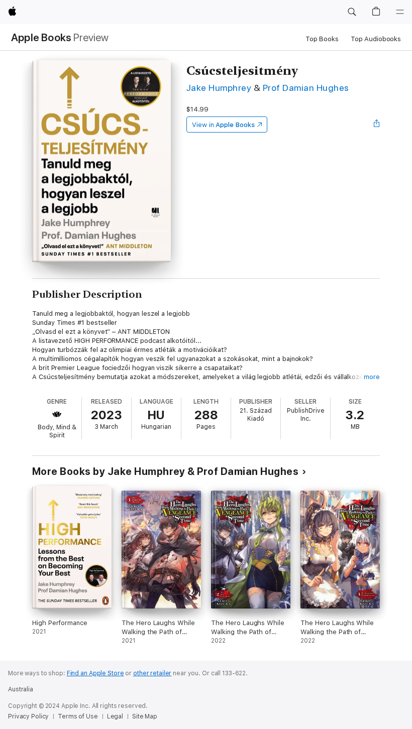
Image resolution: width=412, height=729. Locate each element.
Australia (20, 689)
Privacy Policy (28, 716)
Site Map (144, 716)
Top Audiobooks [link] (376, 39)
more (372, 377)
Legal (115, 716)
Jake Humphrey (218, 87)
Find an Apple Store (95, 673)
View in (223, 125)
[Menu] (400, 12)
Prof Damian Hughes (306, 87)
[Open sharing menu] (376, 124)
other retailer (152, 673)
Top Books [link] (322, 39)
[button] (352, 12)
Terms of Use (78, 716)
